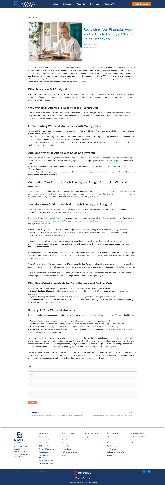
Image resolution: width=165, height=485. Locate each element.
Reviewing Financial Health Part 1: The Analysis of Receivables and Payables (79, 79)
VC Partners (111, 449)
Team (109, 440)
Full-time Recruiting (46, 463)
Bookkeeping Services (46, 440)
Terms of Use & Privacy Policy (37, 471)
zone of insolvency (90, 67)
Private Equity (67, 449)
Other (64, 455)
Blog (86, 437)
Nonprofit (65, 443)
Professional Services (69, 452)
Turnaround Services (46, 460)
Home (16, 471)
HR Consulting (44, 443)
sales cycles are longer (109, 161)
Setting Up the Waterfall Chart (41, 209)
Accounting (43, 437)
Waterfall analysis (129, 191)
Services (54, 4)
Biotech (64, 440)
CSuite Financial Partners (139, 437)
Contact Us (110, 4)
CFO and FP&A (44, 446)
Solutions (67, 4)
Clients (87, 440)
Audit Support (44, 452)
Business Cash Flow (51, 218)
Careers (110, 443)
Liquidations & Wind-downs (46, 456)
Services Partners (113, 446)
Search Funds (66, 446)
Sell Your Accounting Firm (116, 452)
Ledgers (133, 443)
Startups (65, 437)
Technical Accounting (46, 449)
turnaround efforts (80, 82)
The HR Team (134, 440)
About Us (81, 4)
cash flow (50, 145)
